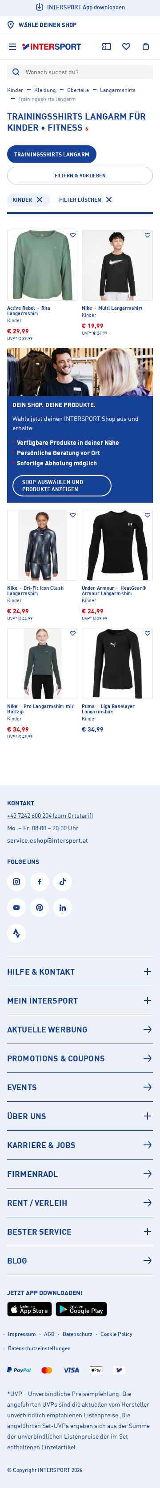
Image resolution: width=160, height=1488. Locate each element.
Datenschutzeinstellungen (39, 1348)
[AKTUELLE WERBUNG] (80, 1029)
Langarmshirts (118, 90)
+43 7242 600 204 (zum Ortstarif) (50, 815)
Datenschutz (77, 1334)
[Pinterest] (39, 907)
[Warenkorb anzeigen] (145, 46)
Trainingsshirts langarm (51, 154)
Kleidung (45, 90)
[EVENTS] (80, 1087)
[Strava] (16, 933)
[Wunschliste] (126, 46)
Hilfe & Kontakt (41, 971)
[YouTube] (16, 907)
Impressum (22, 1334)
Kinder (15, 90)
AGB (49, 1334)
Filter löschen (80, 199)
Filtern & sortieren (80, 175)
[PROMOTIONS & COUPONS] (80, 1058)
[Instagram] (16, 881)
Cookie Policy (116, 1334)
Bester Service (39, 1231)
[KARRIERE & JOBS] (80, 1145)
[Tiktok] (62, 881)
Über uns (26, 1116)
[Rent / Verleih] (80, 1202)
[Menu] (12, 46)
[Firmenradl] (80, 1174)
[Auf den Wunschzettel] (73, 235)
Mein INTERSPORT (42, 1000)
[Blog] (80, 1260)
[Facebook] (39, 881)
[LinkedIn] (62, 907)
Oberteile (78, 90)
